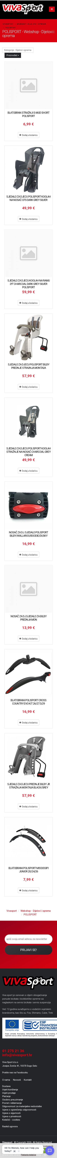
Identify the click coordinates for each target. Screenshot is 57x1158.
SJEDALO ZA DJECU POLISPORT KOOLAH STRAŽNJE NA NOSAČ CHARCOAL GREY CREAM (28, 452)
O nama (6, 1079)
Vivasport (8, 24)
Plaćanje (6, 1096)
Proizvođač (12, 55)
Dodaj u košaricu (29, 135)
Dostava (6, 1086)
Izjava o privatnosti (11, 1116)
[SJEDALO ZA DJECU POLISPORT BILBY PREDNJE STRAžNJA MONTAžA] (28, 337)
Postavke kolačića (28, 1155)
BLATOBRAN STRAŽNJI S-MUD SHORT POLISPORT (28, 114)
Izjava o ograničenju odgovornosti (19, 1109)
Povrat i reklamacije (12, 1103)
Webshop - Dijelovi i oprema (31, 24)
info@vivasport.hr (17, 1055)
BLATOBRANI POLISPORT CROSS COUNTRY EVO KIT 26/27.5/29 (28, 702)
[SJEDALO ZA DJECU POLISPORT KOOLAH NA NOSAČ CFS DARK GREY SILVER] (28, 169)
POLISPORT (10, 27)
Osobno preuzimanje (12, 1099)
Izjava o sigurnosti (11, 1113)
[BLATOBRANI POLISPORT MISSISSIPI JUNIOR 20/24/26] (28, 841)
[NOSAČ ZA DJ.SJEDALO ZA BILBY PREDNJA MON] (28, 589)
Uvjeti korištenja (10, 1089)
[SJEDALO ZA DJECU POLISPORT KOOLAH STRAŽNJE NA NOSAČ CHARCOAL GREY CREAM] (28, 421)
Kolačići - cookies (11, 1119)
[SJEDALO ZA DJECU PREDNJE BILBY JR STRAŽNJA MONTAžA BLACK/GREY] (28, 757)
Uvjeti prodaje (9, 1093)
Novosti (17, 1079)
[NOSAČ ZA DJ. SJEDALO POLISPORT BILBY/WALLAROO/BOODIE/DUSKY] (28, 505)
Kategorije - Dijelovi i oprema (17, 50)
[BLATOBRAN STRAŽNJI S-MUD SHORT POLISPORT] (28, 85)
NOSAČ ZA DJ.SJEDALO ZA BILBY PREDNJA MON (29, 618)
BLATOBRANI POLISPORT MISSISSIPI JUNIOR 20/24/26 (28, 869)
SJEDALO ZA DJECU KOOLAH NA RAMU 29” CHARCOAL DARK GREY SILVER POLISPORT (28, 284)
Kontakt (28, 1079)
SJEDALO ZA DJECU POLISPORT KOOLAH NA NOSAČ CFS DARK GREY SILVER (28, 198)
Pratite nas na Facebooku (15, 1072)
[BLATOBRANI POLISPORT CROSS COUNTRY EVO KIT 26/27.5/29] (28, 673)
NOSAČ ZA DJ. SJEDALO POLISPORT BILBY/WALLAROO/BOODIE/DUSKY (28, 534)
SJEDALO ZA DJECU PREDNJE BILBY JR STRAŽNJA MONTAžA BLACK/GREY (28, 786)
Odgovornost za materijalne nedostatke (22, 1106)
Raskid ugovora (10, 1126)
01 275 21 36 (13, 1051)
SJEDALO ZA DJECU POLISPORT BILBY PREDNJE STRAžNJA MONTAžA (28, 366)
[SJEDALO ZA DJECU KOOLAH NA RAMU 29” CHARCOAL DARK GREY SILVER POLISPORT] (28, 253)
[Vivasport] (24, 8)
